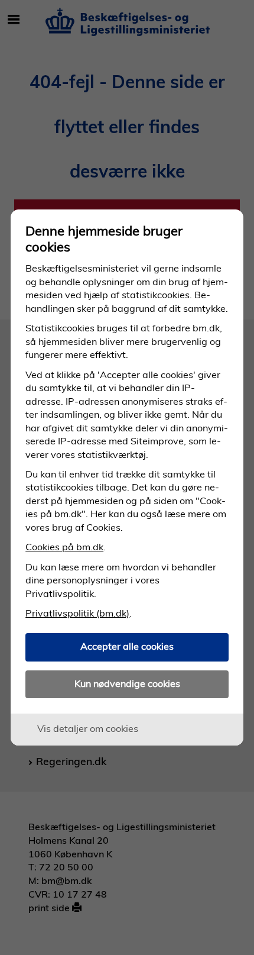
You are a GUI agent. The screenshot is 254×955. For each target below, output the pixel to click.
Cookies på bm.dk (64, 547)
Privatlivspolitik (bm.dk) (77, 613)
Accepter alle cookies (127, 646)
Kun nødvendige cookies (127, 683)
